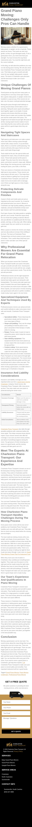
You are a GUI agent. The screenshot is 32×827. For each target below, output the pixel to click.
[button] (27, 4)
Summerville (6, 779)
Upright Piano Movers (8, 765)
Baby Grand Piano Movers (10, 760)
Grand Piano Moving (12, 672)
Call (23, 662)
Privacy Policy (18, 751)
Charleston (5, 774)
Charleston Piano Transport (9, 429)
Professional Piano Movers (17, 674)
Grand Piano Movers (8, 762)
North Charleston (7, 777)
